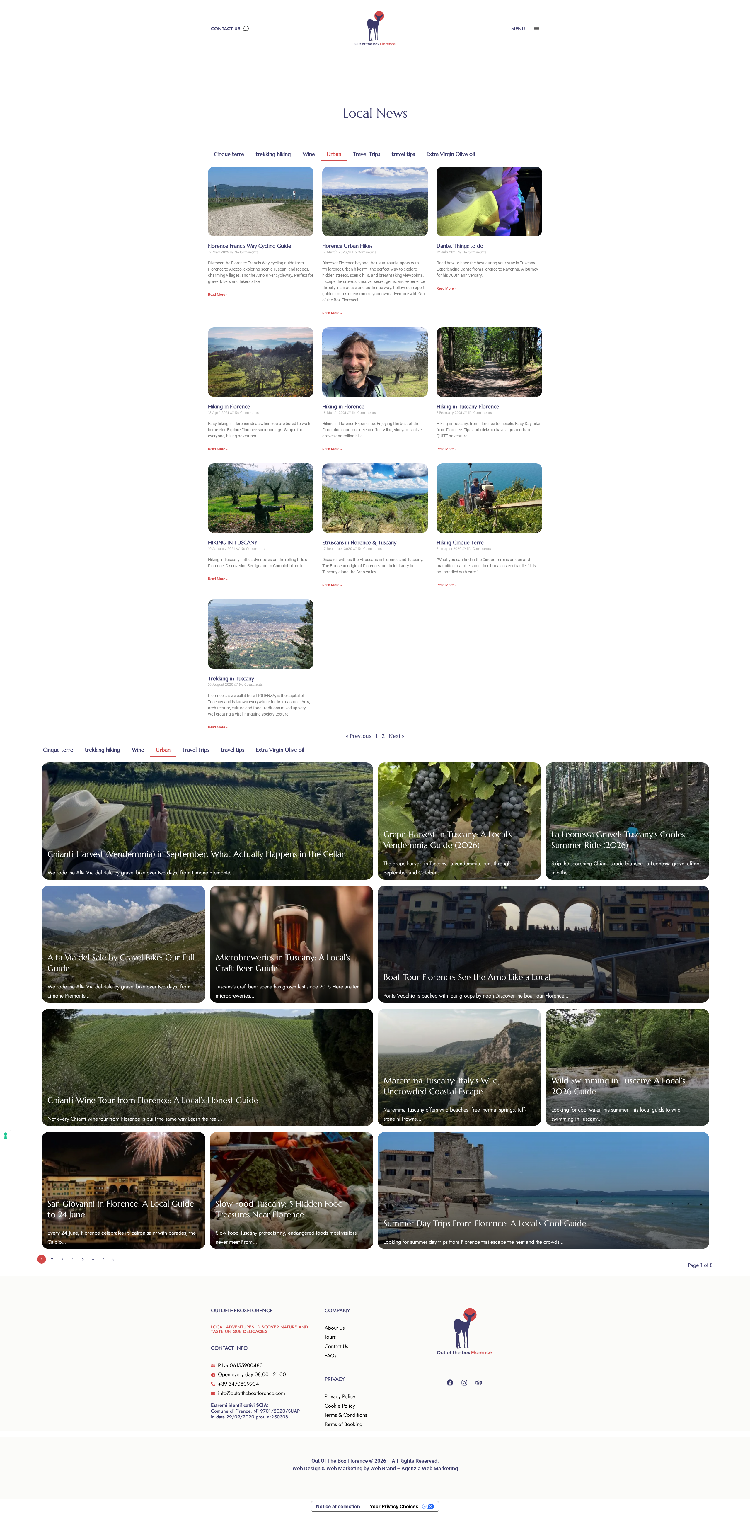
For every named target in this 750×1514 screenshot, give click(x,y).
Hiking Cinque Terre (460, 542)
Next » (396, 735)
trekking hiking (273, 154)
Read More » (218, 295)
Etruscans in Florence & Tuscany (359, 542)
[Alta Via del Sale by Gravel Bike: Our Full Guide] (123, 944)
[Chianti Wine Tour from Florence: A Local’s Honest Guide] (207, 1067)
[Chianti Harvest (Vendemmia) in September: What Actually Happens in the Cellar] (207, 821)
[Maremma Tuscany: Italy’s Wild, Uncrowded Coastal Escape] (459, 1067)
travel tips (403, 154)
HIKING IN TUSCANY (233, 542)
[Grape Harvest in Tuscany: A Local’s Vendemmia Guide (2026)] (459, 821)
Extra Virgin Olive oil (451, 154)
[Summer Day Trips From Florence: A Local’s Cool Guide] (543, 1190)
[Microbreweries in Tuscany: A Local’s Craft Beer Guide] (291, 944)
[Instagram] (464, 1382)
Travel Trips (366, 154)
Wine (309, 154)
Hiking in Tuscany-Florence (468, 406)
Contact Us (226, 28)
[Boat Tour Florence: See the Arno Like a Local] (543, 944)
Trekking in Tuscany (231, 678)
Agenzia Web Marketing (429, 1468)
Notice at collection (338, 1506)
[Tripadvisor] (478, 1382)
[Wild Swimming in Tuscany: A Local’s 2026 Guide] (627, 1067)
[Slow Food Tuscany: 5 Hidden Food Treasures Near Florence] (291, 1190)
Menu (518, 28)
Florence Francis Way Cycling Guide (249, 245)
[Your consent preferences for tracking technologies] (5, 1135)
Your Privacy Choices (394, 1506)
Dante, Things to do (460, 245)
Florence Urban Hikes (347, 245)
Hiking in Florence (229, 406)
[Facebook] (450, 1382)
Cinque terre (229, 154)
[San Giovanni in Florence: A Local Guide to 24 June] (123, 1190)
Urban (334, 154)
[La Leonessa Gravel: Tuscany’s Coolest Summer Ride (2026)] (627, 821)
